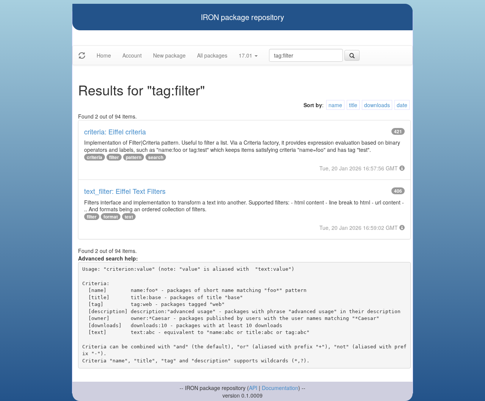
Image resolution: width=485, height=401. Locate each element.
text (129, 216)
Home (104, 55)
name (335, 105)
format (110, 216)
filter (114, 157)
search (155, 157)
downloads (377, 105)
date (402, 105)
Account (132, 55)
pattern (133, 157)
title (353, 105)
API (253, 388)
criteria (94, 157)
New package (169, 55)
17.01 (246, 55)
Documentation (280, 388)
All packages (212, 55)
